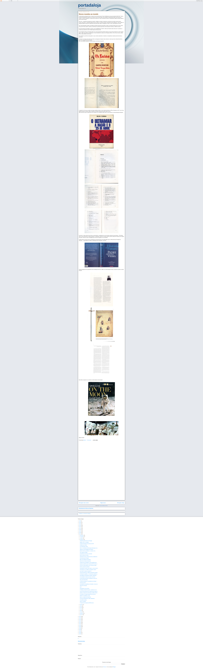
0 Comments (89, 440)
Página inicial (103, 502)
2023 (80, 525)
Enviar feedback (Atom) (104, 505)
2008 (80, 628)
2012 (80, 622)
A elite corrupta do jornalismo (85, 566)
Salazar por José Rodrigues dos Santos (86, 549)
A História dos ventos (83, 545)
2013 (80, 620)
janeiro (81, 614)
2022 (80, 526)
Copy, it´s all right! (83, 601)
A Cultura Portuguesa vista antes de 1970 (87, 543)
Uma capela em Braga (83, 552)
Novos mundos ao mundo (84, 555)
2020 (80, 529)
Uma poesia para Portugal (84, 558)
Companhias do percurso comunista (86, 553)
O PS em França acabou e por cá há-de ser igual (88, 565)
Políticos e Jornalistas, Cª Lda (85, 595)
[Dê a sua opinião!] (94, 440)
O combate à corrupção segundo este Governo (88, 594)
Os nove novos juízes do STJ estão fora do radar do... (89, 591)
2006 (80, 629)
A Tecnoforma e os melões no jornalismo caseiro (88, 569)
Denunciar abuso (81, 641)
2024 (80, 523)
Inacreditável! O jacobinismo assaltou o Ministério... (88, 575)
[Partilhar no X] (95, 440)
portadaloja (89, 5)
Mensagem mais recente (84, 502)
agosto (81, 604)
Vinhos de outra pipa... (83, 585)
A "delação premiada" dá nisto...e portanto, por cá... (88, 589)
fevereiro (81, 613)
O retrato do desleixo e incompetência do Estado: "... (88, 581)
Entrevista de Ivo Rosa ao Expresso (86, 508)
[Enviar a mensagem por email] (93, 440)
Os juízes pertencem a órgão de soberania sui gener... (89, 572)
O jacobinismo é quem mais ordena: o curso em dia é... (89, 568)
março (81, 611)
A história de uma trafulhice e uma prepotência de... (88, 562)
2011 (80, 623)
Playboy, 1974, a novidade (84, 542)
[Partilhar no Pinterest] (97, 440)
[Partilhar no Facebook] (96, 440)
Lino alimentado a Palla (84, 546)
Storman (104, 666)
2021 (80, 528)
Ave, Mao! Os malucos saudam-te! (85, 571)
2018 (80, 532)
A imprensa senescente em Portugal (86, 540)
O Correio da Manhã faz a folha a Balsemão (87, 598)
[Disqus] (101, 457)
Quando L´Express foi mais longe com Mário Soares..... (89, 592)
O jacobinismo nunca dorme (84, 588)
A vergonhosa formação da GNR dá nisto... (87, 602)
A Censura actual (83, 582)
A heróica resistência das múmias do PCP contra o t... (89, 563)
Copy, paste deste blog (83, 579)
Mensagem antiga (120, 502)
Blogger (114, 666)
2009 (80, 626)
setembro (81, 539)
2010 (80, 625)
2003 (80, 633)
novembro (82, 536)
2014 (80, 619)
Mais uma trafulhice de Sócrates (85, 559)
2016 (80, 616)
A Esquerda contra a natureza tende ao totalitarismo (88, 556)
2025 (80, 522)
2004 (80, 632)
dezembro (82, 535)
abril (81, 610)
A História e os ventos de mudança (85, 513)
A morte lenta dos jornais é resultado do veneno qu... (89, 578)
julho (81, 606)
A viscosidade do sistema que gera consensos (87, 576)
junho (81, 607)
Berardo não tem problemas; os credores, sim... (88, 550)
